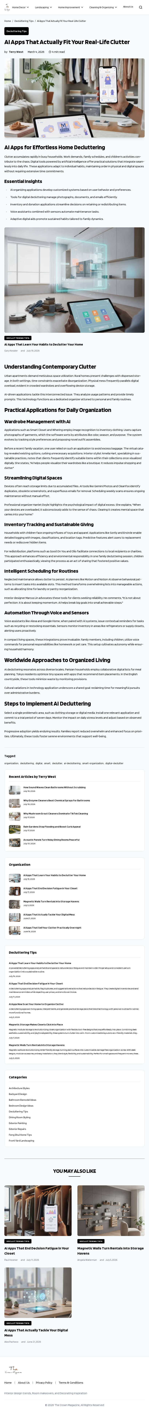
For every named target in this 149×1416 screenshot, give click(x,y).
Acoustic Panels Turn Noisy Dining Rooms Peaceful (51, 839)
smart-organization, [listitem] (93, 763)
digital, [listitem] (39, 763)
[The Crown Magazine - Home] (7, 7)
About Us (128, 6)
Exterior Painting (18, 1123)
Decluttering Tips (24, 20)
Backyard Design (18, 1094)
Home (7, 20)
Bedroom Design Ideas (21, 1105)
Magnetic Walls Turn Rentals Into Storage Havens (51, 901)
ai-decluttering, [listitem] (72, 763)
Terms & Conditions (71, 1382)
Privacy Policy (44, 1382)
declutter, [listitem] (57, 763)
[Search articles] (141, 7)
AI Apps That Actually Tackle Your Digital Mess (49, 914)
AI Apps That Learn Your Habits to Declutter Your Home (54, 875)
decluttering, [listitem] (27, 763)
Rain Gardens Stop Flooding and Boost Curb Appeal (51, 826)
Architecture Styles (19, 1088)
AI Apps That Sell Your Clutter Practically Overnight (52, 927)
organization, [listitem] (11, 763)
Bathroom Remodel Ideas (22, 1099)
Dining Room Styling (20, 1117)
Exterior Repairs (17, 1128)
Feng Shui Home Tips (20, 1134)
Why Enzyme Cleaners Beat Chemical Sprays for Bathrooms (56, 800)
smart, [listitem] (47, 763)
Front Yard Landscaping (21, 1140)
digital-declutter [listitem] (114, 763)
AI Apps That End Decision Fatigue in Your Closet (50, 888)
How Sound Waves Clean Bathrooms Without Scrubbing (54, 787)
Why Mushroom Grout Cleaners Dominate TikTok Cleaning (55, 813)
